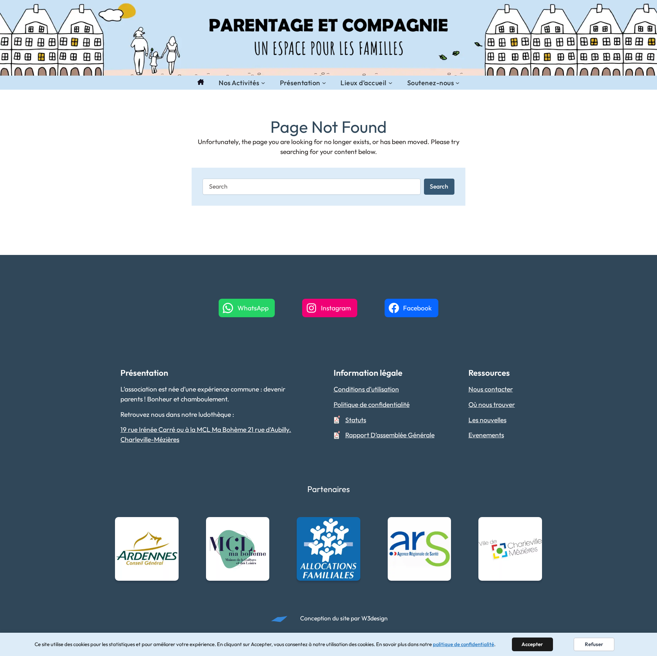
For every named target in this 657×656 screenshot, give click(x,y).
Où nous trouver (491, 404)
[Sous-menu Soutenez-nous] (457, 83)
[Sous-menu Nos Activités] (263, 83)
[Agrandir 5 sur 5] (533, 526)
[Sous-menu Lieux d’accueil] (390, 83)
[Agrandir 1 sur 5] (169, 526)
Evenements (486, 435)
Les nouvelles (487, 420)
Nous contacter (490, 389)
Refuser (594, 644)
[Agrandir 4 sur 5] (442, 526)
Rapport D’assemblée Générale (390, 435)
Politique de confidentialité (372, 404)
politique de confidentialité (463, 644)
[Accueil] (200, 82)
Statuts (355, 420)
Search (439, 186)
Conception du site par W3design (344, 618)
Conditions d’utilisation (366, 389)
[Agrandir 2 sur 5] (260, 526)
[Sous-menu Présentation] (324, 83)
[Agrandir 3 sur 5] (351, 526)
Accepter (532, 644)
